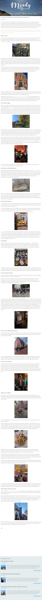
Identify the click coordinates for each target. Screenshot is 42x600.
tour (29, 299)
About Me (11, 13)
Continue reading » (37, 570)
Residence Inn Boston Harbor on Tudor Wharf (20, 96)
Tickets (2, 231)
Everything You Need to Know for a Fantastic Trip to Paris (14, 586)
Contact (35, 13)
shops (31, 243)
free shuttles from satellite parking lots (29, 141)
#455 (6, 165)
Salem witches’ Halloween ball (13, 491)
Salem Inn (11, 41)
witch (30, 170)
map (38, 499)
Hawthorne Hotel (4, 41)
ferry (34, 129)
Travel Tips (24, 13)
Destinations (17, 13)
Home (5, 13)
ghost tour (35, 170)
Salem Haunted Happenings (33, 495)
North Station (11, 108)
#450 (2, 165)
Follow (30, 13)
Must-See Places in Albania (7, 561)
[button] (40, 18)
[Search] (40, 2)
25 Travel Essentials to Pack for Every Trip (10, 574)
